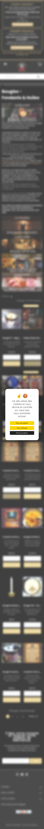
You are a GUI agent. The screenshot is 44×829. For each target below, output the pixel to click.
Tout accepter (22, 423)
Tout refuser (22, 428)
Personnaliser (22, 433)
